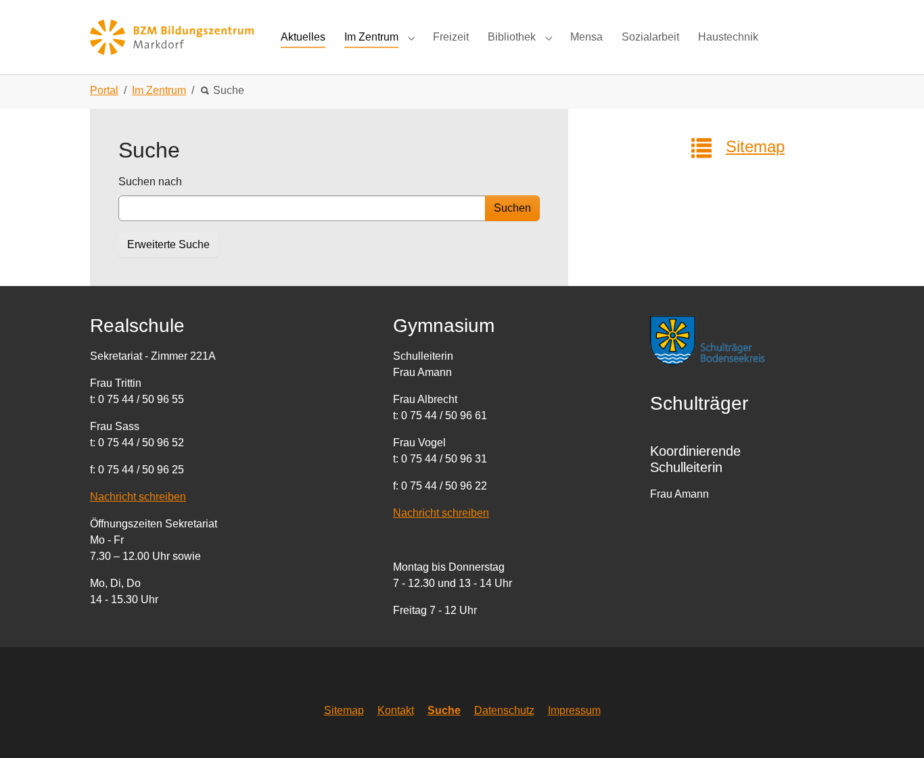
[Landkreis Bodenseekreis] (719, 339)
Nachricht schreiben (138, 496)
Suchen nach (150, 181)
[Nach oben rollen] (894, 728)
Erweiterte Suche (168, 244)
